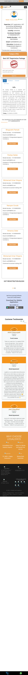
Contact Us (15, 494)
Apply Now (14, 75)
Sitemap (5, 492)
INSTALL (21, 1)
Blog (11, 494)
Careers (20, 494)
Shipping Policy (10, 492)
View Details (12, 143)
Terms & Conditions (19, 492)
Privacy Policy (6, 494)
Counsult (17, 80)
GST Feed (6, 83)
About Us (5, 495)
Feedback (10, 80)
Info (5, 80)
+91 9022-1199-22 (5, 483)
